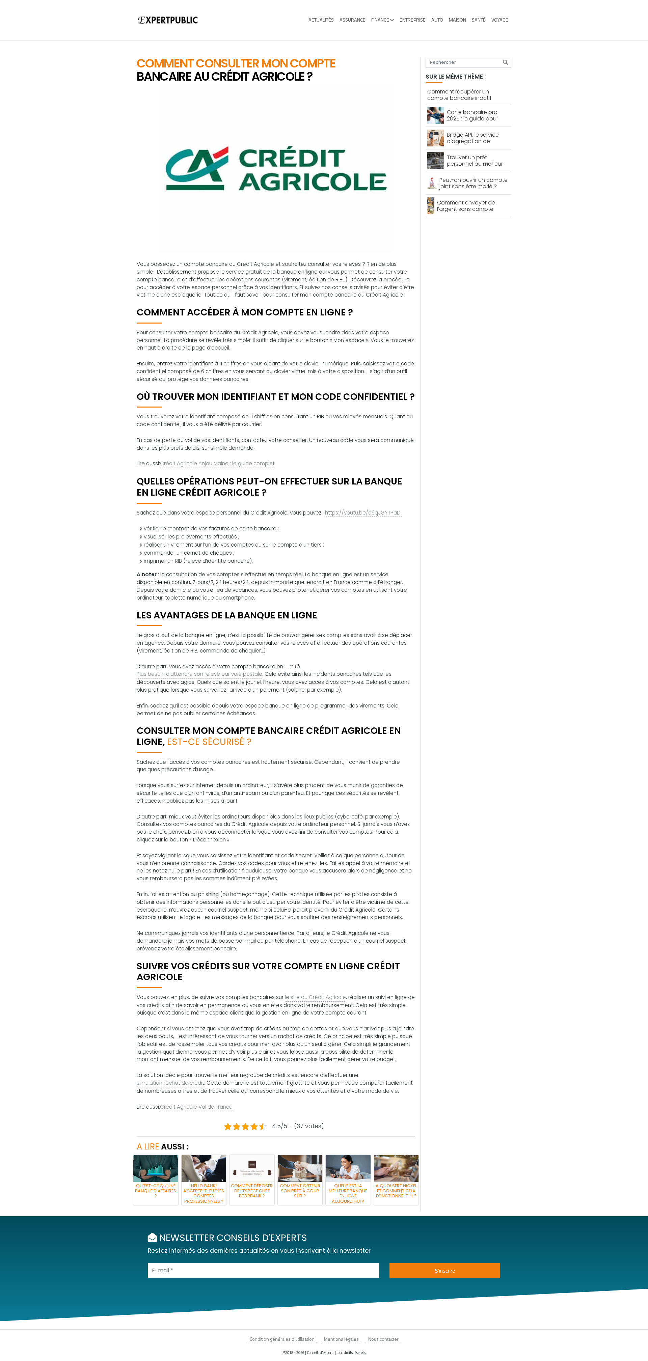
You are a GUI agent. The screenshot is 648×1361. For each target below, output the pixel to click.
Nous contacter (383, 1338)
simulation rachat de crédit (170, 1082)
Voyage (499, 20)
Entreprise (413, 20)
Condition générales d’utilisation (282, 1338)
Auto (437, 20)
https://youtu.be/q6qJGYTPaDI (363, 512)
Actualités (321, 20)
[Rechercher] (505, 62)
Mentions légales (341, 1338)
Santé (479, 20)
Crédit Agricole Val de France (196, 1106)
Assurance (353, 20)
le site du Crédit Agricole (315, 997)
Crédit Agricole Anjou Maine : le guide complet (217, 463)
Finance (380, 20)
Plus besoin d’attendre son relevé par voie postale (199, 673)
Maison (457, 20)
